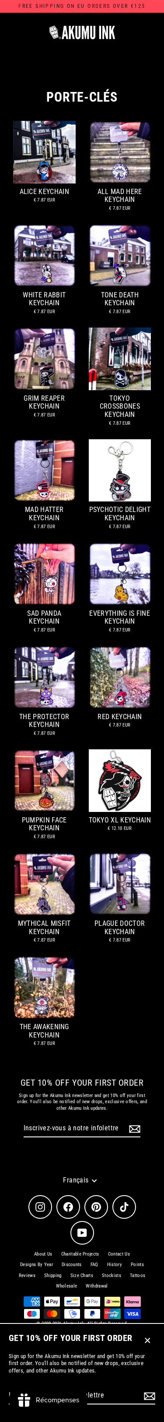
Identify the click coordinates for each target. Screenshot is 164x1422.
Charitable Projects (80, 1254)
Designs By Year (36, 1264)
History (114, 1264)
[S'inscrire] (148, 1395)
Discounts (72, 1264)
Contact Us (119, 1254)
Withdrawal (97, 1286)
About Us (43, 1254)
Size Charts (82, 1275)
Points (137, 1264)
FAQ (94, 1264)
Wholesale (66, 1286)
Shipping (53, 1275)
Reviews (27, 1275)
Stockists (111, 1275)
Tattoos (137, 1275)
